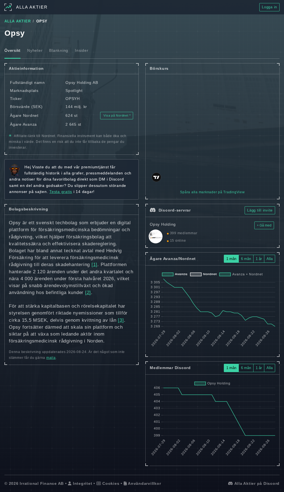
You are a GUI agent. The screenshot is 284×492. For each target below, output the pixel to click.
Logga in (269, 7)
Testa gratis (60, 191)
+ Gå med (264, 225)
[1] (94, 264)
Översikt (12, 50)
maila (51, 358)
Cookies (110, 483)
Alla (270, 259)
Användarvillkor (144, 483)
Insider (81, 50)
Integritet (82, 483)
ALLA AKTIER (17, 21)
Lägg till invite (260, 210)
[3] (121, 320)
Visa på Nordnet (116, 115)
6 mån (246, 259)
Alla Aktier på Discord (256, 483)
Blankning (58, 50)
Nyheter (34, 50)
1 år (259, 259)
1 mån (231, 259)
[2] (88, 292)
